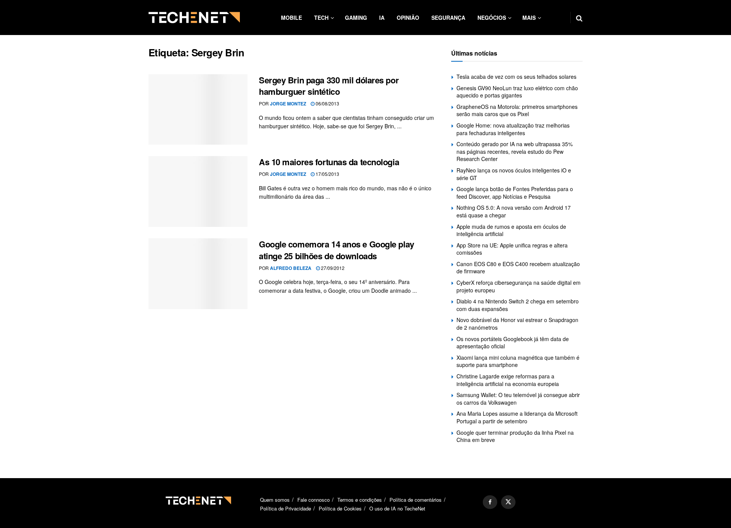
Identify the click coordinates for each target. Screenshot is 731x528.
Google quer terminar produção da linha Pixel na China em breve (515, 436)
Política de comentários (415, 499)
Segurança (448, 17)
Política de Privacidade (285, 508)
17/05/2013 (326, 174)
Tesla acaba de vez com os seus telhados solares (516, 76)
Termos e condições (359, 499)
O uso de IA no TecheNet (397, 508)
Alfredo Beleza (290, 268)
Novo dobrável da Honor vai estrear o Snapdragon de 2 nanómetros (517, 323)
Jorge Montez (288, 103)
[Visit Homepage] (194, 17)
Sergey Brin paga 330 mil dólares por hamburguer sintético (329, 86)
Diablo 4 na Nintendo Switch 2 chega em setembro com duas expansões (517, 305)
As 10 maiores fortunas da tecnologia (329, 162)
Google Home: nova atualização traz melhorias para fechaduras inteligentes (513, 129)
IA (382, 17)
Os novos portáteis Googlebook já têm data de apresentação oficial (512, 342)
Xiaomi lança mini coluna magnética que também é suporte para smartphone (517, 361)
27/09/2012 (332, 268)
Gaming (356, 17)
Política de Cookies (340, 508)
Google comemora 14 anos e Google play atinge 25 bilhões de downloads (336, 250)
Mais (529, 17)
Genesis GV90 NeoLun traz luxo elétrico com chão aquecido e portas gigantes (517, 91)
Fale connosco (313, 499)
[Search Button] (579, 17)
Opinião (408, 17)
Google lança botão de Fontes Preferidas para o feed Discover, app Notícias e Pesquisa (514, 192)
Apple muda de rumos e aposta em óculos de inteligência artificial (511, 230)
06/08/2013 (326, 103)
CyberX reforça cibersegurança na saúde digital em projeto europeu (518, 286)
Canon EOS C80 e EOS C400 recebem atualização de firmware (518, 267)
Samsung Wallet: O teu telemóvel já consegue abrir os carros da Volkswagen (518, 398)
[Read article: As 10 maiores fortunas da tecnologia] (197, 191)
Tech (321, 17)
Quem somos (275, 499)
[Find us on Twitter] (508, 502)
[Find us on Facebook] (490, 502)
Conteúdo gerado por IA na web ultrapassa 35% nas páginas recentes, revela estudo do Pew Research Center (514, 151)
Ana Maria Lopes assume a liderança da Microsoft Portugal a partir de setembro (517, 417)
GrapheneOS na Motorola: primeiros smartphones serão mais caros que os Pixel (517, 110)
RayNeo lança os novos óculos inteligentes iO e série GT (513, 174)
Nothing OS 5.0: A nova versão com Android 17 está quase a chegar (513, 211)
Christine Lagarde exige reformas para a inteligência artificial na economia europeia (507, 380)
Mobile (291, 17)
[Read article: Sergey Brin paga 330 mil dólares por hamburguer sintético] (197, 109)
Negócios (491, 17)
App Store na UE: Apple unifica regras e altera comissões (512, 249)
